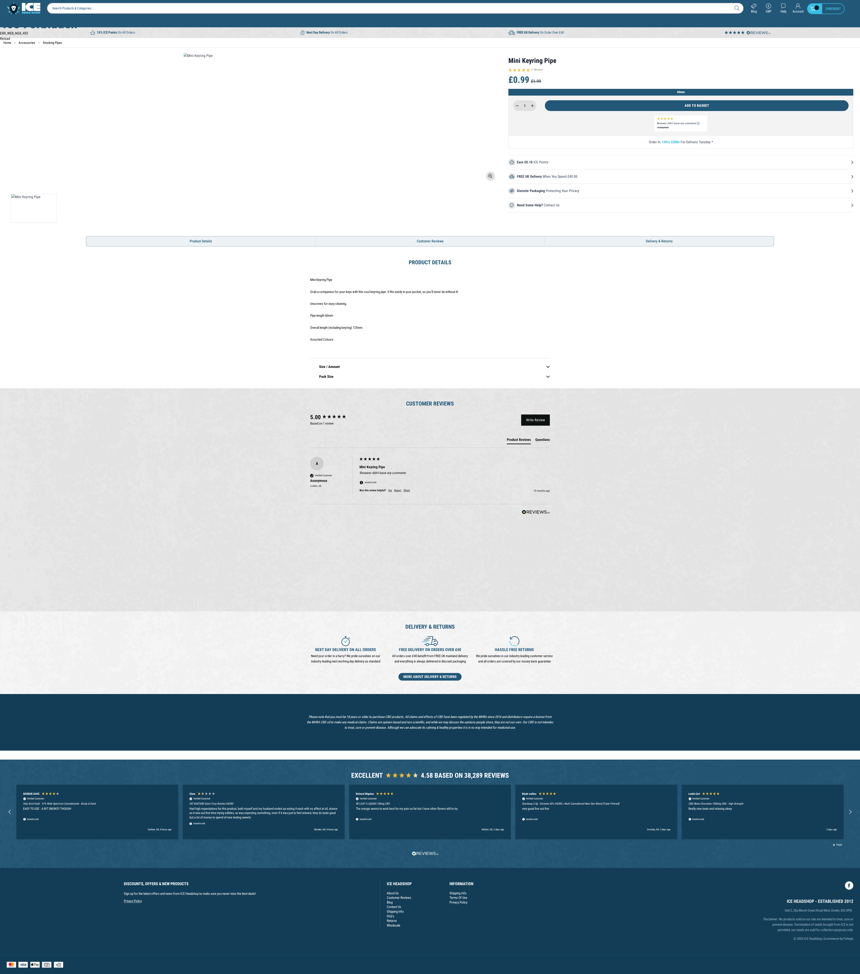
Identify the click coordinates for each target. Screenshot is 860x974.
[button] (680, 71)
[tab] (519, 440)
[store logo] (23, 8)
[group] (333, 417)
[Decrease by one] (517, 105)
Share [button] (407, 490)
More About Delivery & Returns (430, 677)
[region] (430, 812)
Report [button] (397, 490)
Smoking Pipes (52, 43)
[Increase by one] (532, 105)
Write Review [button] (535, 420)
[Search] (738, 8)
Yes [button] (390, 490)
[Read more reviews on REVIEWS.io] (425, 854)
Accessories (27, 43)
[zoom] (490, 176)
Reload (5, 38)
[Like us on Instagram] (849, 885)
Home (7, 43)
